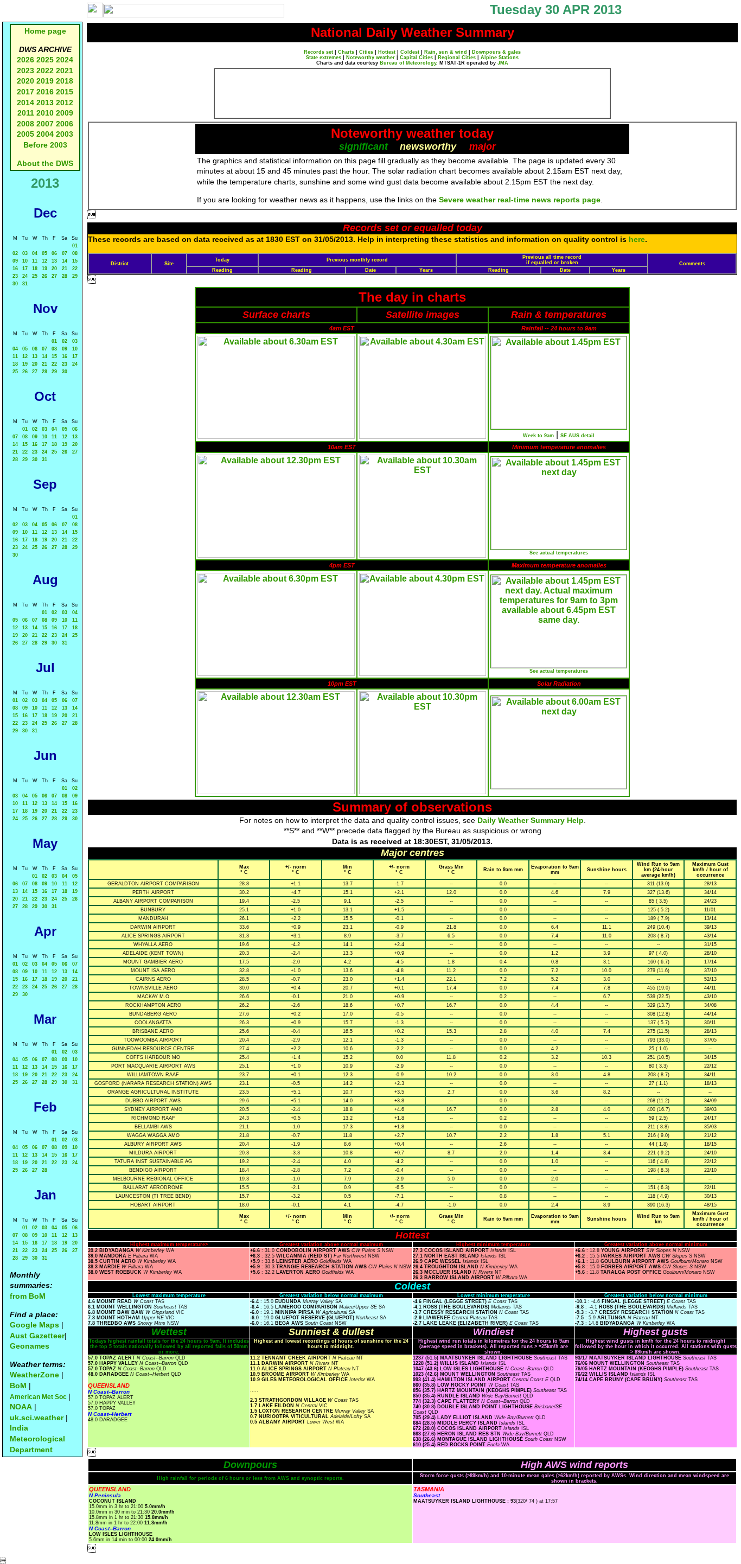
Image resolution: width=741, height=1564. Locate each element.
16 (15, 268)
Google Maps (34, 1324)
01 (75, 245)
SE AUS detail (577, 435)
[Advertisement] (412, 93)
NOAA (21, 1406)
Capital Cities (416, 57)
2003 (64, 134)
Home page (45, 31)
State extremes (323, 57)
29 (75, 276)
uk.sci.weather (36, 1417)
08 (75, 253)
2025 (45, 59)
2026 (25, 59)
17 (25, 268)
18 (34, 268)
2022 (45, 70)
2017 (25, 91)
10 (25, 261)
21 (64, 268)
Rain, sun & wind (445, 52)
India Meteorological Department (37, 1438)
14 (64, 261)
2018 (64, 80)
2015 (64, 91)
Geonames (29, 1346)
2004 (46, 134)
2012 (64, 102)
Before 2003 (45, 145)
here (637, 239)
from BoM (28, 1296)
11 (34, 261)
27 (54, 276)
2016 (45, 91)
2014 (25, 102)
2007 (45, 123)
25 (34, 276)
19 (44, 268)
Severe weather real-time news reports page (520, 199)
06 (54, 253)
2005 (25, 134)
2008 (25, 123)
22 (75, 268)
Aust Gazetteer (37, 1335)
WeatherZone (34, 1374)
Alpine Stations (500, 57)
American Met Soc (39, 1397)
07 (64, 253)
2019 (45, 80)
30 (15, 283)
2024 (64, 59)
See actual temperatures (558, 553)
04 (34, 253)
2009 (64, 112)
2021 (64, 70)
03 (25, 253)
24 (25, 276)
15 (75, 261)
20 (54, 268)
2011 (25, 112)
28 (64, 276)
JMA (502, 63)
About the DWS (45, 163)
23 (15, 276)
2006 (64, 123)
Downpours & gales (496, 52)
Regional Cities (457, 57)
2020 (25, 80)
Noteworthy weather (370, 57)
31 (25, 283)
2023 (25, 70)
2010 (45, 112)
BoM (18, 1385)
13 (54, 261)
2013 (45, 102)
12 (44, 261)
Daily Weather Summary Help (530, 820)
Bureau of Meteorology (408, 63)
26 (44, 276)
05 (44, 253)
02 (15, 253)
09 (15, 261)
